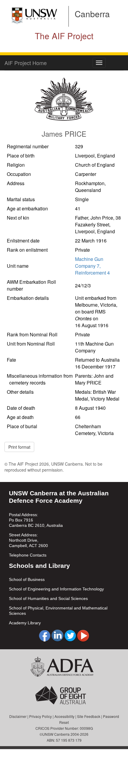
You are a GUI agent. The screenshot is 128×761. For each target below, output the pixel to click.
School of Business (27, 579)
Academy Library (25, 622)
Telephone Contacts (27, 555)
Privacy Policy (40, 716)
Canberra (92, 14)
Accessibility (64, 716)
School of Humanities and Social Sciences (48, 598)
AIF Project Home (25, 63)
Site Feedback (88, 716)
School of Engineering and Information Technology (56, 589)
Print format (19, 447)
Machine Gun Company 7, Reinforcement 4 (92, 266)
